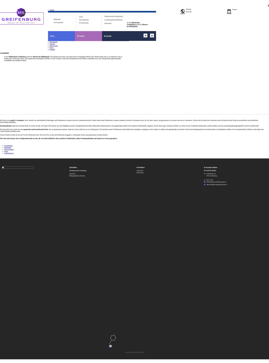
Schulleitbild (58, 16)
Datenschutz (140, 172)
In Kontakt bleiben (210, 167)
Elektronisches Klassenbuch (113, 16)
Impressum (140, 170)
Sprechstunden (84, 20)
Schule (52, 10)
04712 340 (188, 12)
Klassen (52, 44)
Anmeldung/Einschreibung (113, 20)
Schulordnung (83, 23)
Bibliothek (57, 19)
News (52, 36)
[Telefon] (205, 180)
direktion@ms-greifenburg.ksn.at (216, 182)
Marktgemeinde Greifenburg (77, 170)
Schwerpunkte (58, 22)
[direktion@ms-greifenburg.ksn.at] (145, 35)
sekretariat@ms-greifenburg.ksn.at (216, 184)
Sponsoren (107, 23)
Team (81, 17)
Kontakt (107, 36)
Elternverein (54, 46)
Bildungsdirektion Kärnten (77, 176)
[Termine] (152, 35)
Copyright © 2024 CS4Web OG (134, 352)
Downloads (53, 42)
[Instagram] (134, 341)
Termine (80, 36)
